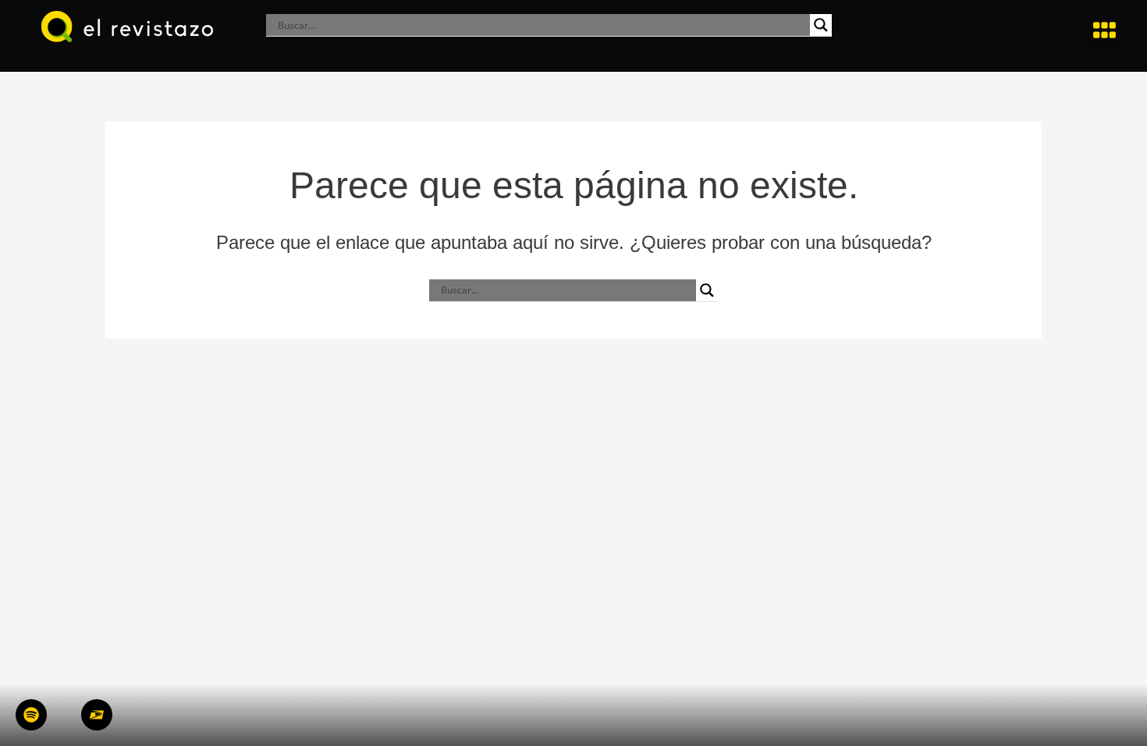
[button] (1104, 30)
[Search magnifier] (821, 25)
